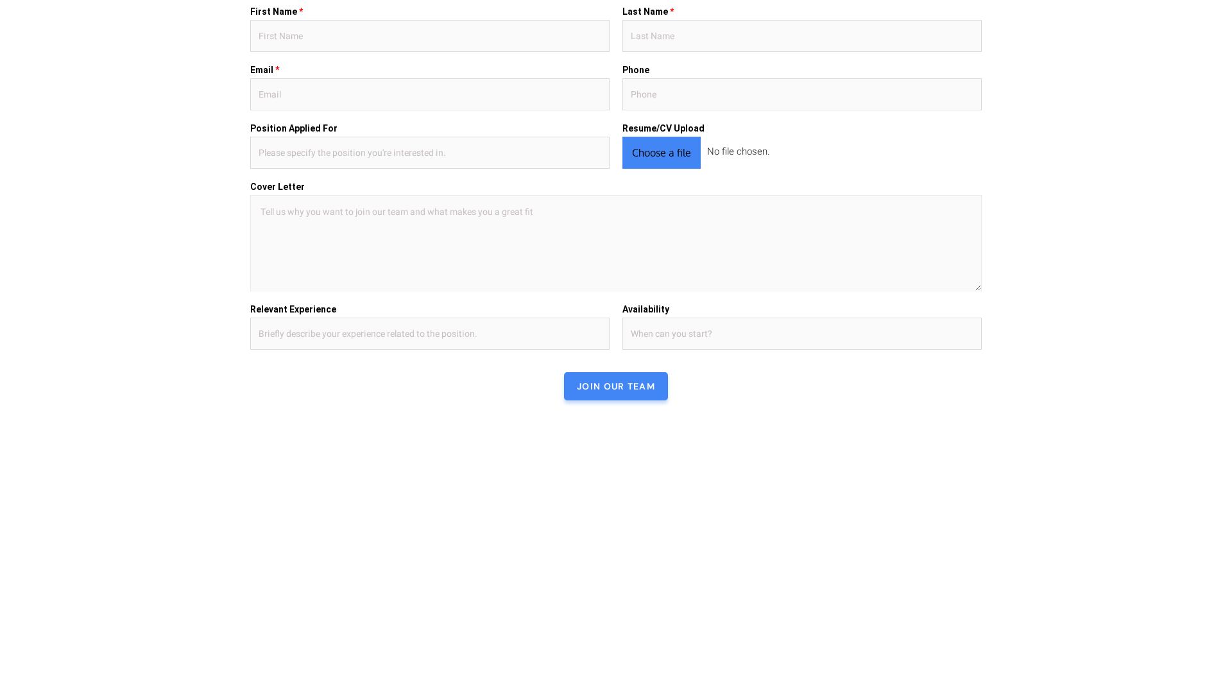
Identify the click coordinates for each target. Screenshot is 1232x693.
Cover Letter (277, 187)
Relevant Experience (293, 309)
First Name (276, 11)
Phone (635, 70)
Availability (645, 309)
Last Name (648, 11)
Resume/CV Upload (663, 128)
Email (264, 70)
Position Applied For (294, 128)
